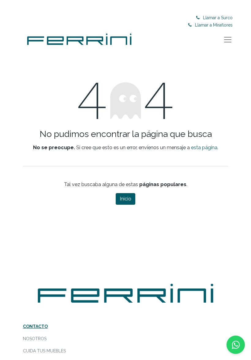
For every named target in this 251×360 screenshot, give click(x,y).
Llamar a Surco (218, 17)
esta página (204, 147)
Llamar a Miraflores (214, 25)
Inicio (125, 199)
